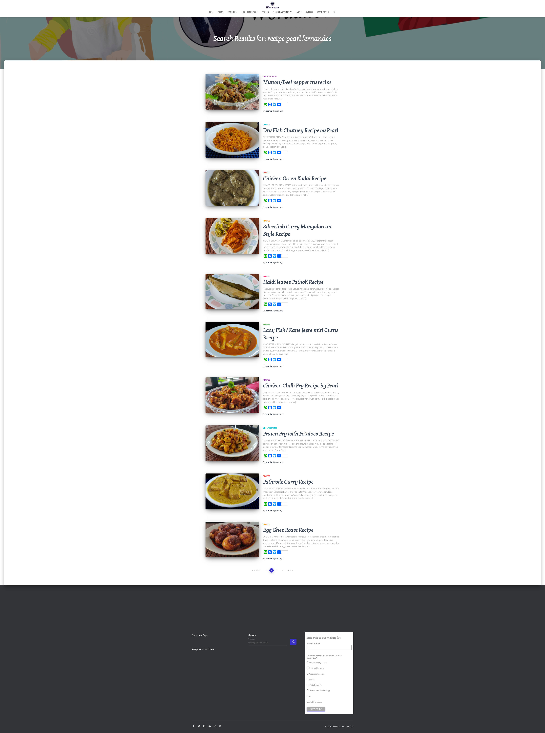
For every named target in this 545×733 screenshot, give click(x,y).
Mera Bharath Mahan (282, 12)
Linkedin (209, 726)
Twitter (198, 726)
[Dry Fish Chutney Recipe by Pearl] (232, 140)
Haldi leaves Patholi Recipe (293, 282)
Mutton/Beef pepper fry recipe (297, 82)
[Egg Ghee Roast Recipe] (232, 539)
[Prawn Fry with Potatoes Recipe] (232, 443)
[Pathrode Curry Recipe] (232, 491)
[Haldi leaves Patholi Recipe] (232, 291)
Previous (257, 570)
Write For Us (323, 12)
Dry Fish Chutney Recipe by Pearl (300, 130)
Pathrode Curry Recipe (288, 482)
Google (204, 726)
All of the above (315, 702)
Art (298, 12)
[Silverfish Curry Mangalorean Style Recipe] (232, 236)
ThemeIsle (348, 726)
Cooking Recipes (248, 12)
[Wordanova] (272, 5)
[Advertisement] (272, 611)
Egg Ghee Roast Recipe (288, 530)
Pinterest (220, 726)
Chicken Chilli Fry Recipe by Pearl (300, 386)
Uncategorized (270, 77)
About (220, 12)
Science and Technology (319, 690)
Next (290, 570)
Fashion (265, 12)
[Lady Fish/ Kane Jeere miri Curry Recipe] (232, 339)
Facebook (194, 726)
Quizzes (309, 12)
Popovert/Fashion (316, 674)
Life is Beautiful (315, 685)
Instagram (214, 726)
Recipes (266, 125)
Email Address (313, 643)
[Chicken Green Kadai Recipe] (232, 188)
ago (278, 111)
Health (311, 679)
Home (211, 12)
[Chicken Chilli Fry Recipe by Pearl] (232, 395)
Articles (232, 12)
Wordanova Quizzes (317, 662)
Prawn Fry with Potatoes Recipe (298, 434)
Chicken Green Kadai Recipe (294, 178)
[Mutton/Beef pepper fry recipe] (232, 92)
